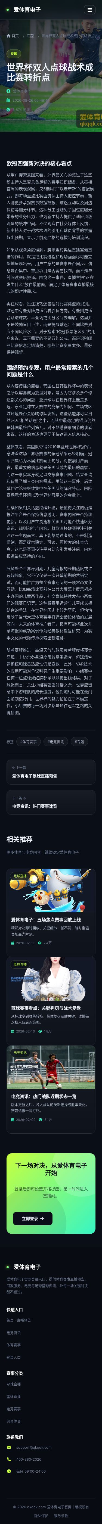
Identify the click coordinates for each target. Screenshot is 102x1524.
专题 (30, 35)
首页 (15, 35)
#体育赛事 (28, 741)
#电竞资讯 (56, 741)
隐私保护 (41, 1515)
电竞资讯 (14, 1332)
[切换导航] (89, 9)
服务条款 (61, 1515)
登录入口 (14, 1357)
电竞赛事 (14, 1409)
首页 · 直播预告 (19, 1320)
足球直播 (14, 1384)
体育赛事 (14, 1345)
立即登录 (30, 1218)
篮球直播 (14, 1396)
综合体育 (14, 1421)
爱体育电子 (27, 10)
